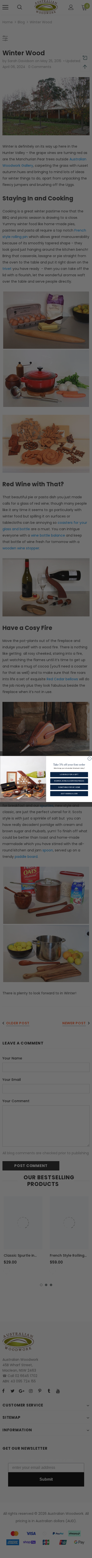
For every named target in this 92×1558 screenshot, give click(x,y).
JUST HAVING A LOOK (69, 793)
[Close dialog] (89, 759)
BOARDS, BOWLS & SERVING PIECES (69, 781)
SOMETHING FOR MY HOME (69, 787)
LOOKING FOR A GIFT (69, 774)
